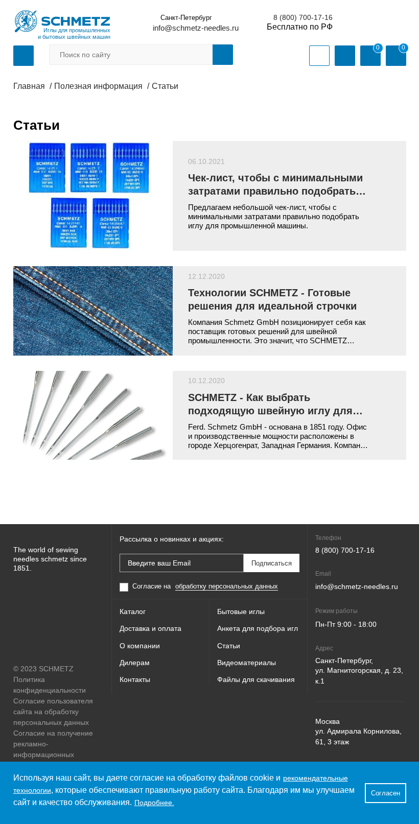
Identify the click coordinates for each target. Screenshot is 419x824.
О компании (140, 646)
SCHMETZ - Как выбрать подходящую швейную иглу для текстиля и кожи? (270, 404)
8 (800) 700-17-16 (303, 17)
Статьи (228, 646)
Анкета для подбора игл (257, 628)
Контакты (135, 679)
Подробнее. (154, 802)
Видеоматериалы (246, 662)
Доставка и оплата (150, 628)
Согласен (385, 793)
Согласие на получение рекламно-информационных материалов (53, 749)
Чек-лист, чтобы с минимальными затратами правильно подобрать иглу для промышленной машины (275, 185)
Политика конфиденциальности (49, 684)
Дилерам (135, 662)
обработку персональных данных (226, 586)
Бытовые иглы (241, 611)
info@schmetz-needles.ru (196, 27)
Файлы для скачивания (256, 679)
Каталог (133, 611)
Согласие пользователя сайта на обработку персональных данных (53, 711)
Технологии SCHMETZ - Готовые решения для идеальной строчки (272, 299)
